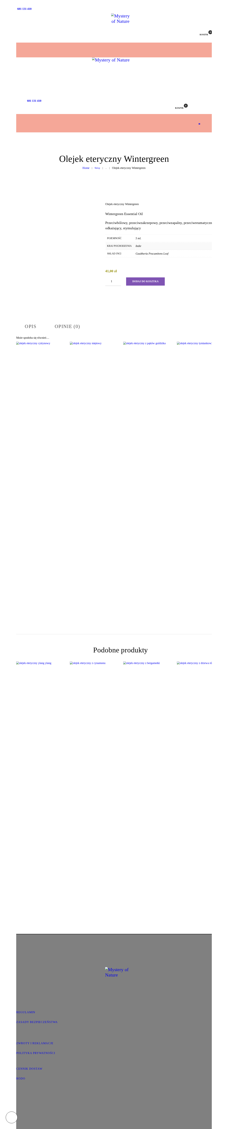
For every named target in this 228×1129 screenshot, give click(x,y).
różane (205, 791)
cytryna (36, 468)
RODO (20, 1078)
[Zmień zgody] (11, 1117)
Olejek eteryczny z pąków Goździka (147, 461)
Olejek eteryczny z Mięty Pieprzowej (94, 461)
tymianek (201, 468)
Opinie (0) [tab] (67, 326)
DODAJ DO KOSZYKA (145, 281)
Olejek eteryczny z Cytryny (40, 461)
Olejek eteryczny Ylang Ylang (40, 781)
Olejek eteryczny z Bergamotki (147, 781)
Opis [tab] (30, 326)
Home (85, 167)
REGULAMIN (25, 1012)
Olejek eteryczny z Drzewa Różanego (201, 781)
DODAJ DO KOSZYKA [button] (40, 491)
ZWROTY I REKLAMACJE (34, 1043)
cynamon (94, 788)
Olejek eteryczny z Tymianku (201, 461)
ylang (40, 788)
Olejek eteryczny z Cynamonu (94, 781)
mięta (94, 472)
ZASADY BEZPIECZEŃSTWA (37, 1022)
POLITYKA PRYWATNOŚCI (35, 1053)
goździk (144, 472)
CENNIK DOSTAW (29, 1068)
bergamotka (147, 788)
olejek (45, 468)
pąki (152, 472)
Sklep (97, 168)
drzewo (196, 791)
